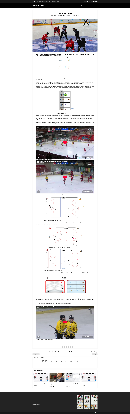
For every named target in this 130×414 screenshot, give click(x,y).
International (66, 5)
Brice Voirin (57, 15)
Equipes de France (60, 5)
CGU (33, 402)
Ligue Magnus (54, 5)
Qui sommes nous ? (35, 395)
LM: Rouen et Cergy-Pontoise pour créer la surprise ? (88, 384)
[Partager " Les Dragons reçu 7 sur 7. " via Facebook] (62, 347)
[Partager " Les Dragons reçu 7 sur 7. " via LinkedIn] (68, 347)
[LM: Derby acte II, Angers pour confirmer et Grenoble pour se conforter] (73, 377)
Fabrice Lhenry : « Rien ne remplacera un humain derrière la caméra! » (57, 384)
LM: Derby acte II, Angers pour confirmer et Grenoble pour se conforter (72, 384)
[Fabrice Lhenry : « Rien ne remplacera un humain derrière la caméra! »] (57, 377)
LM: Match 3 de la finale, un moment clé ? (40, 384)
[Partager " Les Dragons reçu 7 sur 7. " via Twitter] (64, 347)
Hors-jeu (70, 5)
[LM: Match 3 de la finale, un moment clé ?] (41, 377)
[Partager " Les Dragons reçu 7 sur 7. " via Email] (70, 347)
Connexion (95, 5)
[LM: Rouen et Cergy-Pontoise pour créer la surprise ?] (89, 377)
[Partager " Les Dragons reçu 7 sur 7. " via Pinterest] (66, 347)
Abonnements (88, 5)
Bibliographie (81, 5)
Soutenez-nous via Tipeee (36, 404)
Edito (49, 5)
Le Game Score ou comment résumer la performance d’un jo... (49, 1)
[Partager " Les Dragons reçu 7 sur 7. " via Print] (73, 347)
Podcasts (75, 5)
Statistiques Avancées (75, 15)
